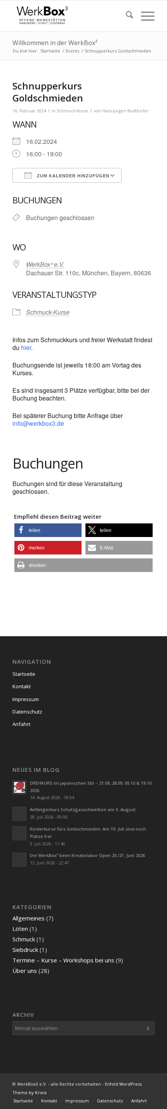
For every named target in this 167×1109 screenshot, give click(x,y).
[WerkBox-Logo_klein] (69, 15)
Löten (20, 928)
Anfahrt (21, 724)
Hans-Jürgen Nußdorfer (125, 111)
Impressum (25, 699)
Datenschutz (27, 711)
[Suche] (125, 15)
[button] (48, 530)
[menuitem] (125, 15)
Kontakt (21, 686)
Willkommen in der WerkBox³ (54, 42)
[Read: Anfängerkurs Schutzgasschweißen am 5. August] (19, 814)
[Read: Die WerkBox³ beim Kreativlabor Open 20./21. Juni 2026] (19, 860)
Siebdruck (25, 949)
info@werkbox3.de (38, 423)
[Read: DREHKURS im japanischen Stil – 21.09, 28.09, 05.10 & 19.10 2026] (19, 787)
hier (26, 347)
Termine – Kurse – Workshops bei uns (63, 960)
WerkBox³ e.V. (45, 264)
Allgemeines (28, 918)
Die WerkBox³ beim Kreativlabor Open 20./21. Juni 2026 (87, 855)
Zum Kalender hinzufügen (72, 175)
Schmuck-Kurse (72, 111)
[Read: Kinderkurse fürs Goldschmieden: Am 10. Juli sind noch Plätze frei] (19, 833)
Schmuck (23, 939)
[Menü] (144, 15)
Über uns (24, 970)
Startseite (23, 673)
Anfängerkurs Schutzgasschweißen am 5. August (83, 809)
